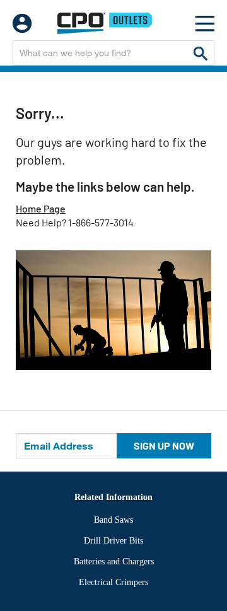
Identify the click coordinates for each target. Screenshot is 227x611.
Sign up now (164, 445)
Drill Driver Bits (113, 540)
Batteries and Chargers (114, 561)
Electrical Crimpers (113, 582)
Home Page (41, 208)
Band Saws (113, 520)
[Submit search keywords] (200, 53)
